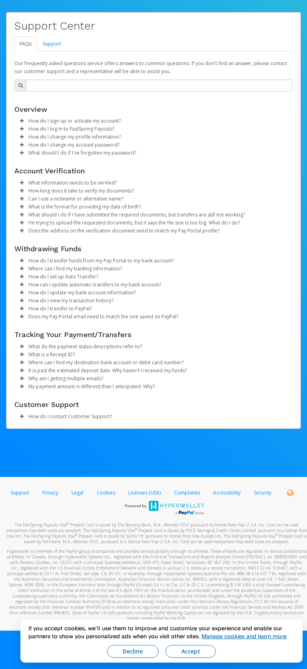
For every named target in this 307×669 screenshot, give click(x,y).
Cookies (106, 492)
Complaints (187, 492)
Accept (190, 651)
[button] (21, 121)
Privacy (50, 492)
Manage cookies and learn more (244, 636)
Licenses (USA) (145, 492)
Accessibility (227, 492)
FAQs (26, 43)
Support (52, 43)
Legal (78, 492)
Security (262, 492)
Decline (133, 651)
